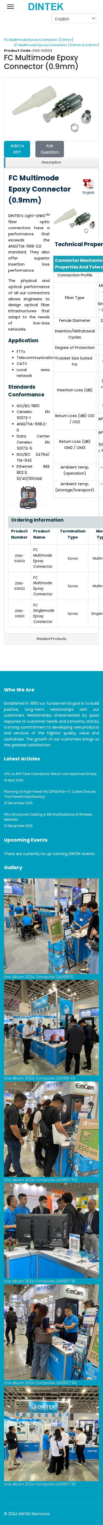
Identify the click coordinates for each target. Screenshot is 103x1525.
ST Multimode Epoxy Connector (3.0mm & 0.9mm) (56, 44)
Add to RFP (17, 149)
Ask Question (49, 149)
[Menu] (10, 6)
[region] (51, 162)
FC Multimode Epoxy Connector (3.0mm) (38, 39)
